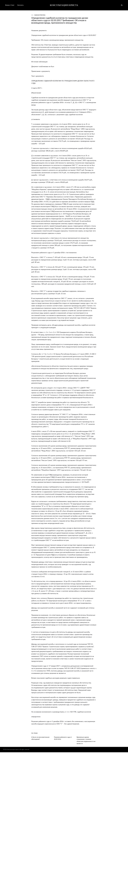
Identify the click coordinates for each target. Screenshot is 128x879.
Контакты (20, 5)
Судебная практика (39, 15)
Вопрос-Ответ (9, 5)
